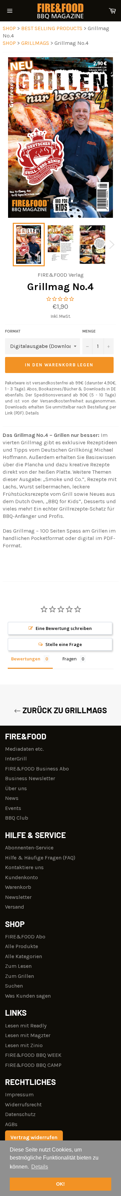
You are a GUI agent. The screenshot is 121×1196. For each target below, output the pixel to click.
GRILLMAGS (35, 43)
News (11, 798)
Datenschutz (20, 1114)
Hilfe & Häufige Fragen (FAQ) (40, 857)
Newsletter (18, 897)
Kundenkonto (21, 877)
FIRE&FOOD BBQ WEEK (33, 1055)
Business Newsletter (30, 778)
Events (13, 808)
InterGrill (16, 758)
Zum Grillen (19, 976)
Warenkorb (18, 887)
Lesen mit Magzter (27, 1035)
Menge (89, 331)
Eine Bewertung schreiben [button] (64, 628)
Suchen (14, 986)
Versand (14, 907)
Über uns (16, 788)
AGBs (11, 1124)
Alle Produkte (21, 946)
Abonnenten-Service (29, 847)
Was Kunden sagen (28, 996)
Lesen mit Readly (25, 1025)
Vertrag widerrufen (33, 1137)
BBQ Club (16, 818)
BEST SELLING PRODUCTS (52, 28)
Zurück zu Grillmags (64, 710)
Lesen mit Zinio (24, 1045)
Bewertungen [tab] (25, 659)
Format (13, 331)
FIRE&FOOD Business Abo (37, 768)
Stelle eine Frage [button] (63, 644)
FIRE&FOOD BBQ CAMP (33, 1065)
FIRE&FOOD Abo (25, 936)
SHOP (9, 28)
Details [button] (39, 1167)
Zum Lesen (18, 966)
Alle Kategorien (23, 956)
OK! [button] (60, 1184)
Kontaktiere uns (24, 867)
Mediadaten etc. (24, 749)
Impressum (19, 1094)
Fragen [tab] (70, 659)
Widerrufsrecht (23, 1104)
